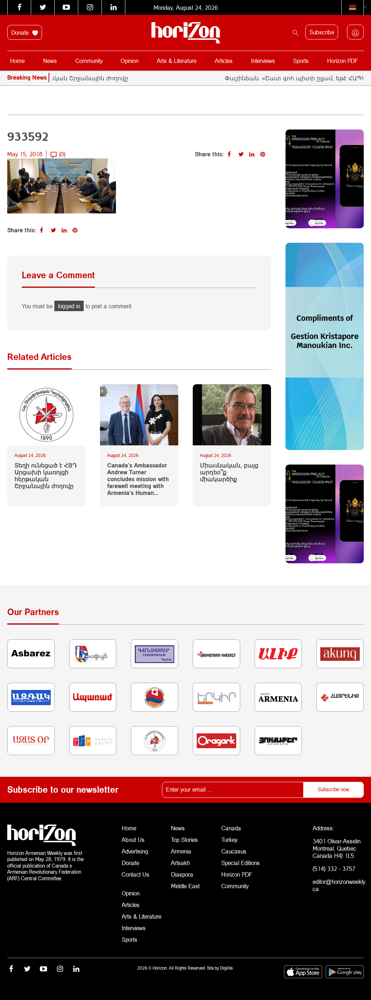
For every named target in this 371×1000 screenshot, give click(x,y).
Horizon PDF (342, 60)
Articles (224, 60)
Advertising (135, 851)
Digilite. (227, 968)
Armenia (181, 851)
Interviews (263, 60)
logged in (69, 305)
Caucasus (233, 851)
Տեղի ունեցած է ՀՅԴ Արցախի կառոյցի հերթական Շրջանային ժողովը (45, 476)
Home (17, 60)
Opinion (129, 60)
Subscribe (321, 32)
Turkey (229, 839)
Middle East (185, 885)
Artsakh (180, 862)
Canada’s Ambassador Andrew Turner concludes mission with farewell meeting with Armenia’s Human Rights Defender (138, 479)
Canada (231, 828)
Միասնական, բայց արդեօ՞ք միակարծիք (229, 472)
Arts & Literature (176, 60)
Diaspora (182, 874)
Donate (20, 32)
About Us (133, 839)
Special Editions (240, 862)
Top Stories (184, 839)
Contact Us (135, 874)
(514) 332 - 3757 (334, 868)
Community (89, 60)
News (50, 60)
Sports (301, 60)
